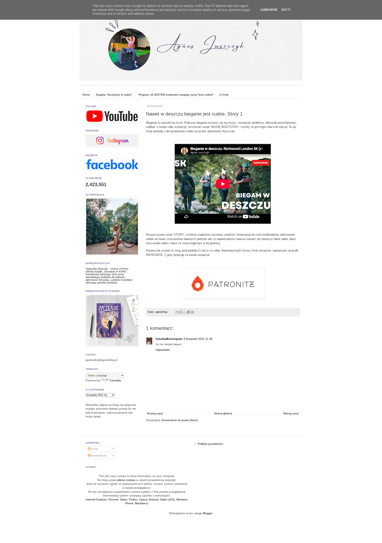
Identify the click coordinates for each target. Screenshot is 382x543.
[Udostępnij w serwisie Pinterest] (192, 312)
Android (153, 499)
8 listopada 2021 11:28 (198, 338)
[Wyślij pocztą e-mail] (177, 312)
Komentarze (98, 455)
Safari (123, 499)
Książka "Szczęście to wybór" (114, 94)
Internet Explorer (96, 499)
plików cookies (126, 480)
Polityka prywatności (210, 443)
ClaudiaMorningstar (169, 338)
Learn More (268, 9)
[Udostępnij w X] (185, 312)
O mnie (224, 94)
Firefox (133, 499)
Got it (285, 9)
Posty (94, 448)
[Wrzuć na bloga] (181, 312)
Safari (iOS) (167, 499)
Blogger (207, 513)
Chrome (113, 499)
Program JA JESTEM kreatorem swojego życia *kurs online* (175, 94)
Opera (143, 499)
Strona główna (223, 413)
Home (86, 94)
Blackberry (141, 503)
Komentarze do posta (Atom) (180, 420)
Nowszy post (155, 413)
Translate (115, 380)
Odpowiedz (163, 349)
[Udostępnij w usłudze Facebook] (189, 312)
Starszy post (291, 413)
